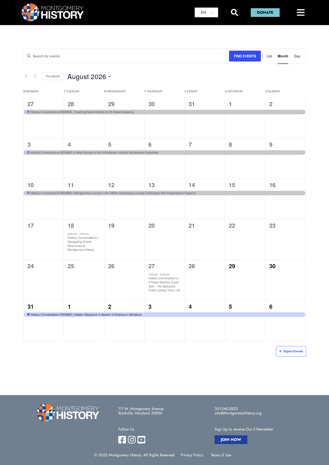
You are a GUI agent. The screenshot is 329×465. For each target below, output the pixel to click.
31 (192, 104)
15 (232, 185)
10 (30, 185)
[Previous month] (26, 76)
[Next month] (35, 76)
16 (272, 185)
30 (151, 104)
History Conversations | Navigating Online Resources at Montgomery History (83, 243)
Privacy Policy (192, 455)
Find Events (245, 56)
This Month (53, 76)
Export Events (293, 351)
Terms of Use (221, 455)
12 (111, 185)
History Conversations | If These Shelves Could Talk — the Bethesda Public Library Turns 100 (164, 284)
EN (203, 12)
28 (71, 104)
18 (71, 225)
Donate (265, 12)
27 (30, 104)
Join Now (231, 439)
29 (111, 104)
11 (71, 185)
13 (151, 185)
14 (192, 185)
